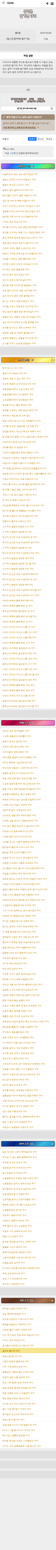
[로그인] (47, 3)
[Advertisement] (28, 47)
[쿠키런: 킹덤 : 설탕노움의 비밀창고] (9, 3)
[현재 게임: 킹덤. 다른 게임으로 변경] (41, 3)
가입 (12, 153)
